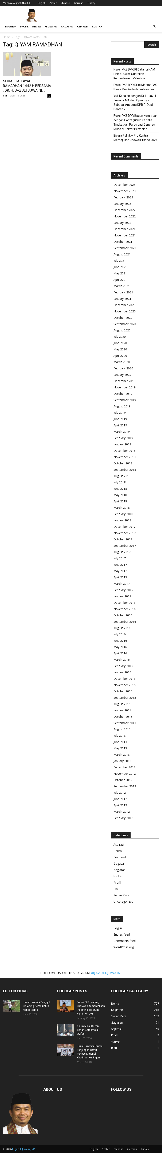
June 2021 (120, 267)
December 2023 (124, 185)
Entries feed (121, 934)
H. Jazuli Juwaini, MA (23, 1149)
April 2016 (120, 653)
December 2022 (124, 210)
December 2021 (124, 229)
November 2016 (124, 609)
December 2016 (124, 603)
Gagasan (67, 26)
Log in (117, 928)
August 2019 (122, 406)
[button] (154, 27)
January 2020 (122, 375)
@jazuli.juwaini (106, 973)
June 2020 (120, 343)
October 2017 (122, 539)
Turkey (91, 2)
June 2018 (120, 489)
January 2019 (122, 444)
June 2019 (120, 419)
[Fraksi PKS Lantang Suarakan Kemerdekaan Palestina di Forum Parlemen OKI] (65, 1006)
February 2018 (123, 514)
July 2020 (119, 337)
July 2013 (119, 736)
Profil (24, 26)
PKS (5, 95)
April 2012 (120, 805)
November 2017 (124, 533)
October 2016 (122, 615)
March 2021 (121, 286)
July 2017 (119, 558)
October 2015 (122, 691)
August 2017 (122, 552)
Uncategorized (123, 901)
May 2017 (120, 571)
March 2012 (121, 812)
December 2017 (124, 527)
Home (6, 37)
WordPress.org (123, 947)
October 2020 (122, 318)
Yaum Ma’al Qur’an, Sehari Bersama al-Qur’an (88, 1030)
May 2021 (120, 273)
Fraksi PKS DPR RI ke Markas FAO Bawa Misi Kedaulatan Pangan (135, 87)
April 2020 (120, 356)
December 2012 (124, 767)
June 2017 (120, 565)
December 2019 (124, 381)
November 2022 (124, 216)
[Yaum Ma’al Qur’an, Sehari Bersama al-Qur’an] (65, 1030)
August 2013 (122, 729)
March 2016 (121, 660)
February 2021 (123, 292)
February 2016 (123, 666)
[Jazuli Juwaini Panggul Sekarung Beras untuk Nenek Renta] (11, 1006)
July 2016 (119, 634)
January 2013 (122, 761)
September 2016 (124, 622)
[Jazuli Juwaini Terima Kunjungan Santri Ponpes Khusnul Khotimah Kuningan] (65, 1050)
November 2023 (124, 191)
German (78, 2)
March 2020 (121, 362)
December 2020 (124, 305)
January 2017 (122, 596)
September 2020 (124, 324)
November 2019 (124, 387)
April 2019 (120, 425)
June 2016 (120, 641)
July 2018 (119, 482)
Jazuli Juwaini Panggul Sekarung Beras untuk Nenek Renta (36, 1006)
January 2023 (122, 204)
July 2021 (119, 261)
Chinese (65, 2)
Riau (116, 889)
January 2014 (122, 710)
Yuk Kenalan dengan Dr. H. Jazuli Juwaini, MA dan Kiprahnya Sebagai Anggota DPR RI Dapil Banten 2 (135, 102)
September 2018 (124, 470)
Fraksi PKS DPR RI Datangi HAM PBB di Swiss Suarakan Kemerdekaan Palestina (134, 74)
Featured (119, 857)
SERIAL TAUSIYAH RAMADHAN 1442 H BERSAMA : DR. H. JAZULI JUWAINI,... (27, 85)
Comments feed (124, 941)
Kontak (97, 26)
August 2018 (122, 476)
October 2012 (122, 780)
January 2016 (122, 672)
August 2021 (122, 254)
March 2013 (121, 755)
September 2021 (124, 248)
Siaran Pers (121, 895)
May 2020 (120, 349)
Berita (36, 26)
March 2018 (121, 508)
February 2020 (123, 368)
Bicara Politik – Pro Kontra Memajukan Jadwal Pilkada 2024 (135, 138)
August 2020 (122, 330)
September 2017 (124, 546)
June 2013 (120, 742)
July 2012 (119, 793)
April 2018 (120, 501)
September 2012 (124, 786)
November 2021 (124, 235)
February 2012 (123, 818)
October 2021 (122, 242)
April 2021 (120, 280)
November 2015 (124, 685)
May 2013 (120, 748)
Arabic (53, 2)
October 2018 (122, 463)
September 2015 (124, 698)
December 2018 (124, 451)
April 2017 (120, 577)
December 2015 (124, 679)
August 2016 (122, 628)
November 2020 (124, 311)
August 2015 (122, 704)
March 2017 (121, 584)
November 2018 (124, 457)
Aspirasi (82, 26)
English (42, 2)
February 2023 (123, 197)
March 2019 (121, 432)
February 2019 (123, 438)
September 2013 (124, 723)
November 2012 (124, 774)
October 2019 (122, 394)
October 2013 (122, 717)
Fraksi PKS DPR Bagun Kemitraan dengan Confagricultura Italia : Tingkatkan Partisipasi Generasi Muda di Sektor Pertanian (135, 122)
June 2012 (120, 799)
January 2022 (122, 223)
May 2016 (120, 647)
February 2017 (123, 590)
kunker (118, 876)
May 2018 (120, 495)
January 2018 (122, 520)
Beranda (10, 26)
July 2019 (119, 413)
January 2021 (122, 299)
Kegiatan (51, 26)
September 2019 (124, 400)
